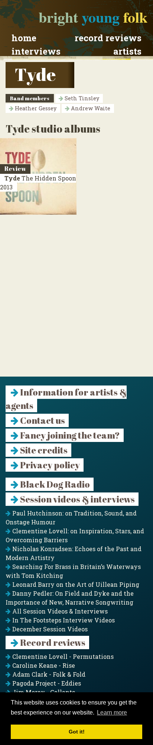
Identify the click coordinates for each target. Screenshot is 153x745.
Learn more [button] (112, 712)
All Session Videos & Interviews (59, 611)
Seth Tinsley (81, 98)
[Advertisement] (76, 300)
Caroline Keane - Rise (43, 665)
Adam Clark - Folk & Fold (48, 674)
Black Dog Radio (54, 484)
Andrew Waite (89, 108)
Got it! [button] (77, 732)
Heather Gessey (34, 108)
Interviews (36, 51)
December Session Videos (49, 629)
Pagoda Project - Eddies (46, 683)
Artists (127, 51)
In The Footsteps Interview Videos (63, 620)
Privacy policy (49, 465)
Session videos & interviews (77, 499)
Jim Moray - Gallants (43, 692)
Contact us (42, 420)
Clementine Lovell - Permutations (62, 656)
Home (24, 38)
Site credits (43, 450)
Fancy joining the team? (69, 435)
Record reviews (108, 38)
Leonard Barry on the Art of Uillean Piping (75, 584)
